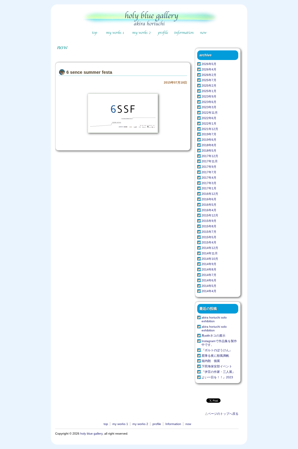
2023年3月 (209, 107)
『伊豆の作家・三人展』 (218, 372)
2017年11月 (210, 161)
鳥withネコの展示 (213, 335)
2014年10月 (210, 258)
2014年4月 (209, 291)
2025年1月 (209, 91)
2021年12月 (210, 129)
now (188, 424)
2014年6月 (209, 280)
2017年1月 (209, 188)
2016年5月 (209, 204)
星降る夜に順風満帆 (215, 355)
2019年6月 (209, 139)
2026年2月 (209, 75)
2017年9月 (209, 166)
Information (173, 424)
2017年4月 (209, 177)
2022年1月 (209, 123)
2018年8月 (209, 145)
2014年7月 (209, 275)
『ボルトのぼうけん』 (217, 350)
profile (156, 424)
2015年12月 (210, 215)
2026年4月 (209, 69)
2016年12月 (210, 193)
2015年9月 (209, 221)
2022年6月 (209, 118)
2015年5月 (209, 237)
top (106, 424)
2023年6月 (209, 102)
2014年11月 (210, 253)
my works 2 (140, 424)
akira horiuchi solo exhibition (214, 319)
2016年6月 (209, 199)
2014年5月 (209, 286)
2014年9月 (209, 264)
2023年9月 (209, 96)
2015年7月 (209, 231)
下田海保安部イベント (217, 366)
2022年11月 (210, 112)
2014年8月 (209, 269)
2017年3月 (209, 183)
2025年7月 (209, 80)
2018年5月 (209, 150)
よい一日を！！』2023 (217, 377)
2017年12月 (210, 156)
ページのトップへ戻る (223, 413)
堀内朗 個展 (211, 361)
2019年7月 (209, 134)
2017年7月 (209, 172)
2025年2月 (209, 85)
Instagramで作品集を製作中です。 (219, 342)
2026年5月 (209, 64)
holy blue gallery (91, 433)
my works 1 (120, 424)
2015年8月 (209, 226)
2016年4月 (209, 210)
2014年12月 (210, 248)
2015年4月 (209, 242)
